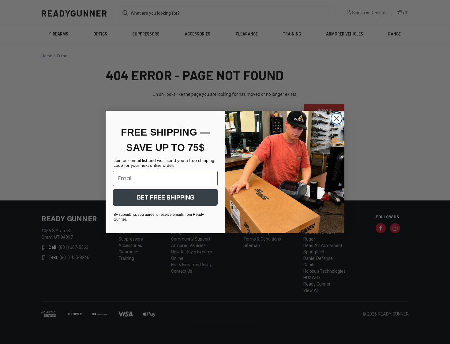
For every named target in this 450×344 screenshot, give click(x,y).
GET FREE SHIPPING (165, 197)
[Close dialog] (336, 118)
